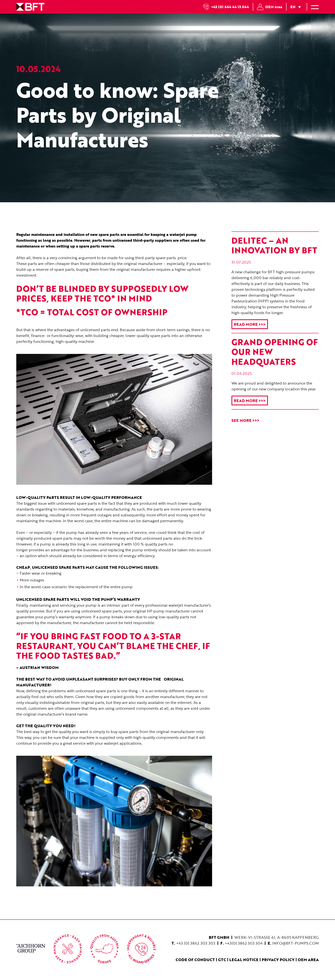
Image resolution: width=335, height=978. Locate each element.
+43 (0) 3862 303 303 (195, 943)
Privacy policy (278, 959)
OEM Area (273, 6)
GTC (222, 959)
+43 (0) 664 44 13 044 (230, 6)
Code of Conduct (195, 959)
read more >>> (250, 324)
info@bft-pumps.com (295, 943)
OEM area (308, 959)
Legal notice (243, 959)
